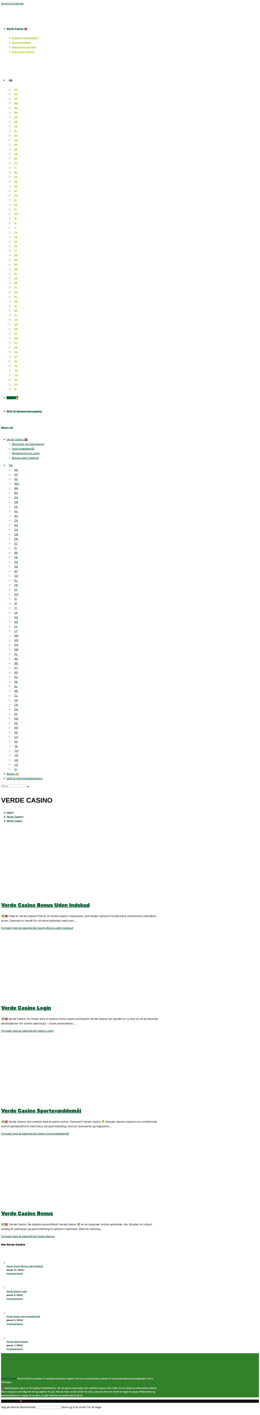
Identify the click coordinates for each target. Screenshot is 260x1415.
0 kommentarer (14, 1273)
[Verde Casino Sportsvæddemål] (13, 1312)
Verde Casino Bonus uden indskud (45, 905)
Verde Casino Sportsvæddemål (41, 1110)
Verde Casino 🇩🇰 (17, 439)
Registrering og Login (26, 453)
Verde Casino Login (26, 1008)
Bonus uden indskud (25, 457)
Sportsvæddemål (23, 448)
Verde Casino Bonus (27, 1213)
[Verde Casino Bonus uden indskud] (13, 1262)
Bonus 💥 (12, 773)
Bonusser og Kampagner (28, 444)
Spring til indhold (12, 3)
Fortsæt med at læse (37, 927)
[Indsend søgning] (28, 786)
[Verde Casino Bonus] (13, 1338)
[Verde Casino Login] (13, 1287)
